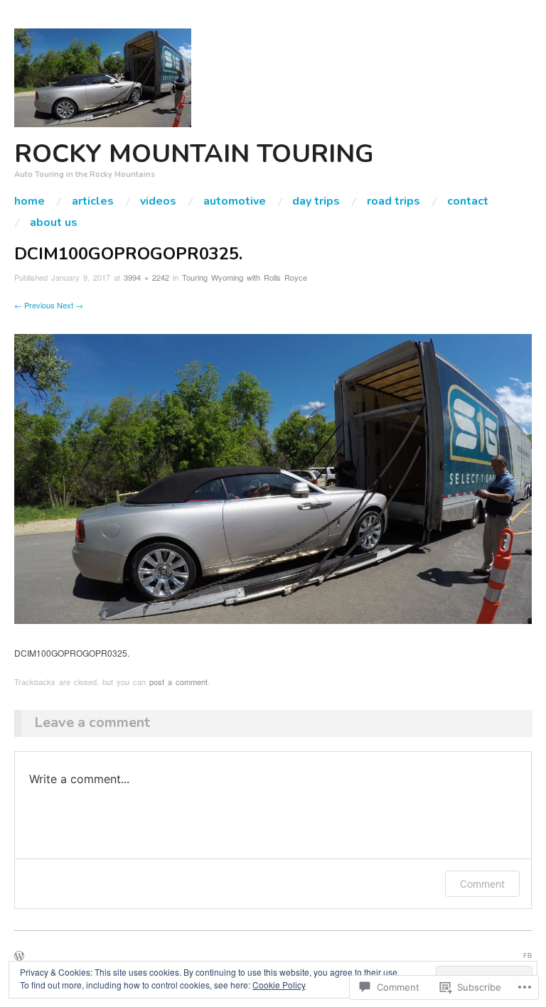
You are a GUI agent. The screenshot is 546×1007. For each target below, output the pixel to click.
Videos (158, 201)
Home (29, 201)
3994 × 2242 (146, 277)
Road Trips (393, 201)
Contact (467, 201)
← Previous (34, 305)
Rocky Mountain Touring (194, 153)
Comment (482, 884)
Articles (93, 201)
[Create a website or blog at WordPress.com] (19, 956)
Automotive (234, 201)
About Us (53, 222)
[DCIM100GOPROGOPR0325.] (273, 477)
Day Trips (316, 201)
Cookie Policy (279, 985)
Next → (70, 305)
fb (527, 955)
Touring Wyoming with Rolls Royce (244, 277)
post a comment (178, 681)
